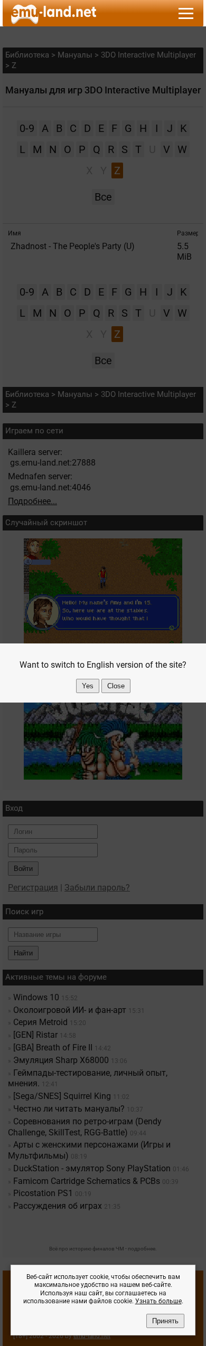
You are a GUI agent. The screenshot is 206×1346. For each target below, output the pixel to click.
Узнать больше (158, 1301)
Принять (165, 1321)
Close (116, 686)
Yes (87, 686)
